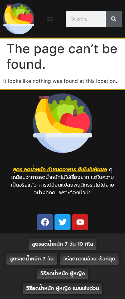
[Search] (114, 19)
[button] (50, 18)
